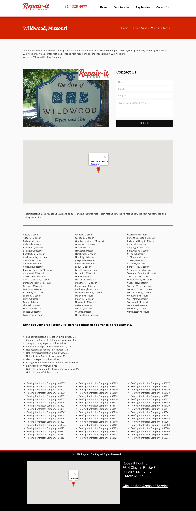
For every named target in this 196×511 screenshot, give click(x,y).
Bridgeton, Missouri (33, 250)
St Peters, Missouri (136, 263)
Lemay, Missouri (83, 276)
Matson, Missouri (84, 295)
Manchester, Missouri (86, 282)
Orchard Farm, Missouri (87, 314)
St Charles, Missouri (137, 257)
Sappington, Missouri (138, 247)
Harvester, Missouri (85, 250)
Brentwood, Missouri (33, 247)
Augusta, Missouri (32, 237)
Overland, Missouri (137, 234)
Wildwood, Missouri (137, 308)
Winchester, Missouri (138, 311)
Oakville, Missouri (84, 305)
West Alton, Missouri (137, 298)
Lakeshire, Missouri (85, 273)
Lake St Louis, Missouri (86, 270)
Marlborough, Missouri (87, 289)
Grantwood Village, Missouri (89, 241)
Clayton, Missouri (32, 260)
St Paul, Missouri (135, 260)
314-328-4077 (76, 6)
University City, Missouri (139, 279)
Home (125, 28)
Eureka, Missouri (31, 298)
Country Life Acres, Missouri (37, 270)
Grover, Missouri (83, 247)
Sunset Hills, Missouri (138, 266)
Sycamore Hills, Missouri (139, 270)
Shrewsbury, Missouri (138, 250)
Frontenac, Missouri (33, 314)
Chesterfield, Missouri (34, 253)
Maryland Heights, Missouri (89, 292)
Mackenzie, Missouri (85, 279)
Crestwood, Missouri (33, 273)
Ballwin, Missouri (32, 241)
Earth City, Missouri (33, 292)
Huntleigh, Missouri (85, 257)
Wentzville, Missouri (137, 295)
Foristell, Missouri (32, 311)
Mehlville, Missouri (84, 298)
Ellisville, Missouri (32, 295)
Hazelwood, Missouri (85, 253)
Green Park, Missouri (85, 244)
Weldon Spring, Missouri (139, 292)
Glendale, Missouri (84, 237)
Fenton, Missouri (31, 302)
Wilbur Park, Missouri (138, 305)
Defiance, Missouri (32, 286)
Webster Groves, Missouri (140, 289)
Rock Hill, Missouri (136, 244)
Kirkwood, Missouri (85, 263)
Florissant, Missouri (33, 308)
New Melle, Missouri (85, 302)
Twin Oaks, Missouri (137, 276)
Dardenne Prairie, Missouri (37, 282)
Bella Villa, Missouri (33, 244)
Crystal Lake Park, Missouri (36, 279)
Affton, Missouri (31, 234)
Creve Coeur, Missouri (34, 276)
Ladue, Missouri (83, 266)
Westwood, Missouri (137, 302)
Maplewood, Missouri (86, 286)
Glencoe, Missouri (84, 234)
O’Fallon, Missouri (84, 308)
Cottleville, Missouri (33, 266)
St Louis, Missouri (136, 253)
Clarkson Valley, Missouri (35, 257)
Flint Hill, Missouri (32, 305)
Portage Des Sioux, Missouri (141, 237)
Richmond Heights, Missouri (141, 241)
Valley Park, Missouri (137, 282)
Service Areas (140, 28)
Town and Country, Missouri (141, 273)
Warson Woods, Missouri (140, 286)
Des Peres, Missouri (33, 289)
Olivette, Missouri (84, 311)
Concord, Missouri (32, 263)
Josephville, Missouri (85, 260)
